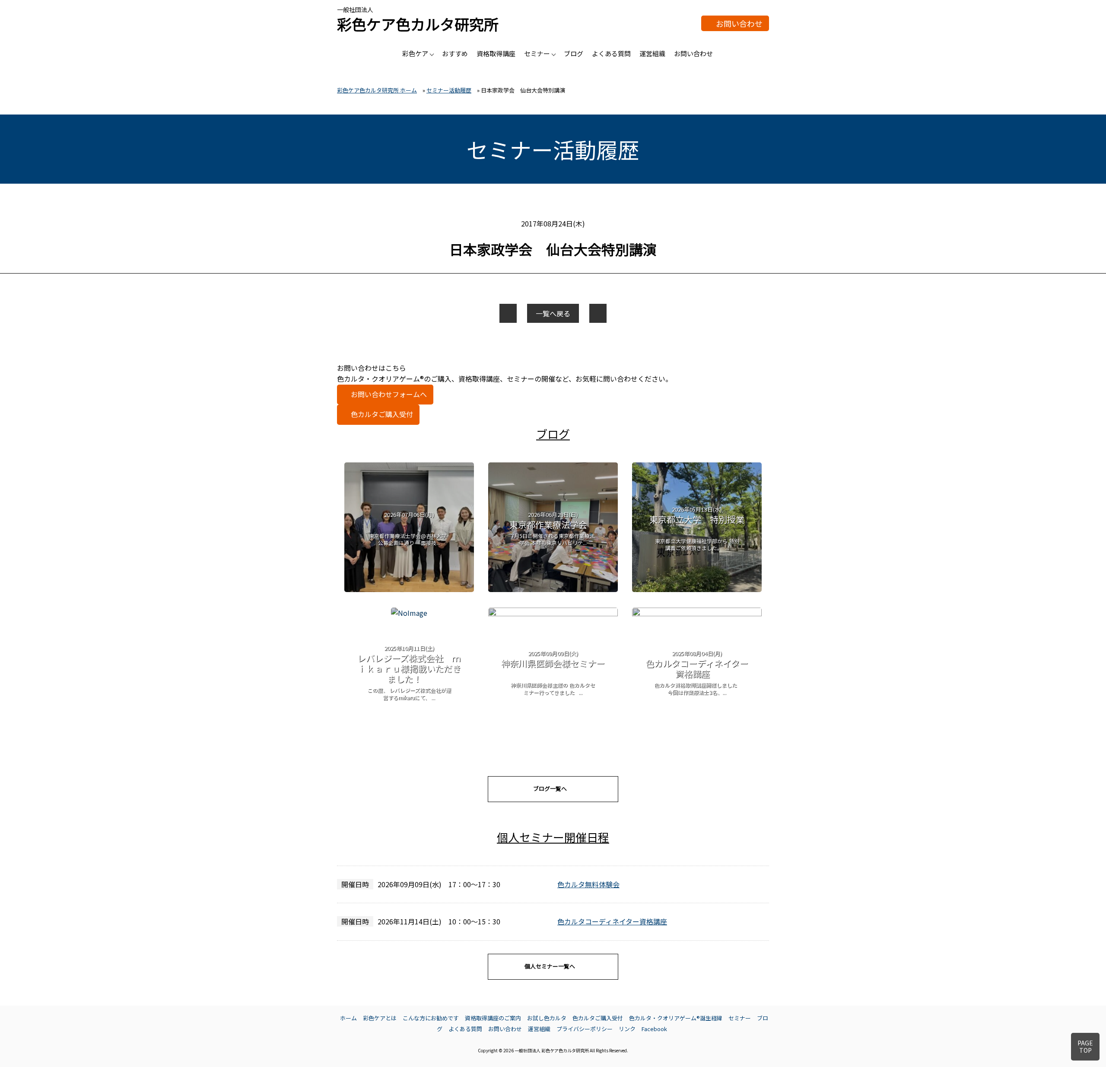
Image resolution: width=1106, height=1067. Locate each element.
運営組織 (652, 53)
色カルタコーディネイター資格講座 (612, 921)
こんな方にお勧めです (431, 1018)
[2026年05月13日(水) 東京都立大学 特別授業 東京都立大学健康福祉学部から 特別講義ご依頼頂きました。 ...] (697, 589)
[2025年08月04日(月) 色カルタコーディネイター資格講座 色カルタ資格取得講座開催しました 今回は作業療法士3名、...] (697, 613)
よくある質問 (611, 53)
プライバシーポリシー (584, 1029)
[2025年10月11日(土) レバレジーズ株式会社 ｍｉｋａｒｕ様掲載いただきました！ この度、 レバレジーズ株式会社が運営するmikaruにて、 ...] (409, 613)
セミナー (537, 53)
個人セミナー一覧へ (549, 966)
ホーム (348, 1018)
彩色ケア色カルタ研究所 (418, 24)
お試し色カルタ (546, 1018)
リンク (627, 1029)
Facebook (654, 1029)
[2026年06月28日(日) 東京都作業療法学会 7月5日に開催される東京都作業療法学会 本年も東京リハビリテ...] (553, 589)
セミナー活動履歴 (448, 90)
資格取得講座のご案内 (493, 1018)
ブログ (573, 53)
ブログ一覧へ (550, 788)
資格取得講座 (496, 53)
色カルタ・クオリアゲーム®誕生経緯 (675, 1018)
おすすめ (455, 53)
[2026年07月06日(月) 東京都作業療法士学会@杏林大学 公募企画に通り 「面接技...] (409, 589)
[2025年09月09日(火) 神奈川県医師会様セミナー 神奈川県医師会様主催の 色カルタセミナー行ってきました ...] (553, 613)
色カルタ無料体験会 (588, 884)
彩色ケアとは (380, 1018)
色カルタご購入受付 (382, 414)
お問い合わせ (739, 23)
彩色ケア (415, 53)
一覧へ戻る (553, 313)
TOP (1085, 1046)
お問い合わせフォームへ (389, 394)
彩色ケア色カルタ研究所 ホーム (377, 90)
